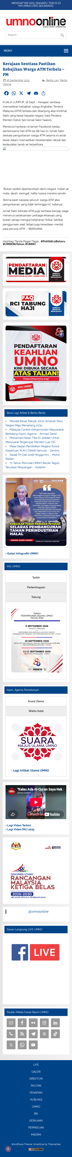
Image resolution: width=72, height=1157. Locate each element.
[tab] (36, 578)
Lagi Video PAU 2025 (20, 829)
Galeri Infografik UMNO (22, 553)
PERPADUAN (36, 1127)
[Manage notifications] (8, 1149)
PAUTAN (36, 1086)
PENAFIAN (36, 1093)
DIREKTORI (36, 1079)
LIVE (36, 1065)
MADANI (36, 1134)
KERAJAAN (36, 1120)
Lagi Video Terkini (18, 825)
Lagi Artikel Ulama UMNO (30, 770)
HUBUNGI (36, 1100)
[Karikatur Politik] (36, 545)
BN (36, 1114)
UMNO (36, 1107)
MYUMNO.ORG (28, 6)
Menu (8, 50)
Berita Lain (52, 80)
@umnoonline (38, 911)
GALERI (36, 1072)
